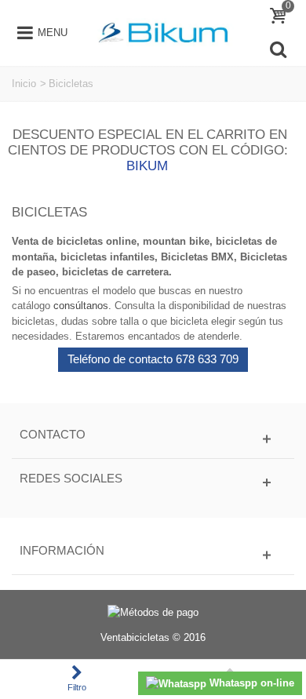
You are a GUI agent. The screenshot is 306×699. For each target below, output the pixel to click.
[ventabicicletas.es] (163, 32)
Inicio (24, 83)
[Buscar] (277, 49)
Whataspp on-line (250, 683)
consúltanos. (82, 305)
